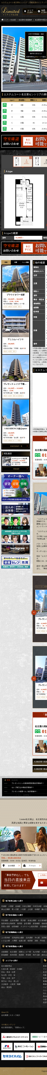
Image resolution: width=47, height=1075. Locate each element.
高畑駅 (4, 906)
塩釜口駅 (22, 941)
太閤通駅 (4, 952)
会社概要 (11, 866)
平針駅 (42, 941)
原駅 (36, 941)
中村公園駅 (26, 906)
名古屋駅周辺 (6, 966)
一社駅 (23, 909)
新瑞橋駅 (36, 923)
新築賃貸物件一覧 (16, 446)
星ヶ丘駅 (15, 909)
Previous (33, 612)
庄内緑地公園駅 (18, 938)
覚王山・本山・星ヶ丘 (10, 981)
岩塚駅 (18, 906)
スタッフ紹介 (15, 1015)
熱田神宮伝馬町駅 (8, 923)
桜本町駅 (13, 955)
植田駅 (30, 941)
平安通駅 (4, 920)
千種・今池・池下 (8, 978)
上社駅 (30, 909)
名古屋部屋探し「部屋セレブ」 (13, 1027)
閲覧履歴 (16, 469)
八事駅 (14, 941)
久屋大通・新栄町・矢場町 (11, 969)
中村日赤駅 (37, 906)
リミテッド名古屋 (10, 20)
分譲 (15, 262)
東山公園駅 (5, 909)
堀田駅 (19, 923)
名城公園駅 (32, 920)
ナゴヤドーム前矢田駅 (29, 927)
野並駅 (28, 955)
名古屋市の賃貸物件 (25, 20)
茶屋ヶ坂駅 (5, 927)
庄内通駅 (29, 938)
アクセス (32, 866)
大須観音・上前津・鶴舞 (11, 984)
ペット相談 (25, 262)
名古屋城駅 (42, 920)
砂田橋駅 (15, 927)
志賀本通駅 (14, 920)
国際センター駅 (25, 952)
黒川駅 (23, 920)
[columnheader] (12, 100)
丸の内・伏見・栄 (8, 975)
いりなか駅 (5, 941)
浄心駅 (37, 938)
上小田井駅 (5, 938)
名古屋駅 (13, 952)
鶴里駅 (21, 955)
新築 (6, 262)
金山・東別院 (6, 987)
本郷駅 (37, 909)
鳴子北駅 (36, 955)
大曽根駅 (43, 927)
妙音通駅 (27, 923)
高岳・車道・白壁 (8, 972)
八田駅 (11, 906)
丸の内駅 (36, 952)
